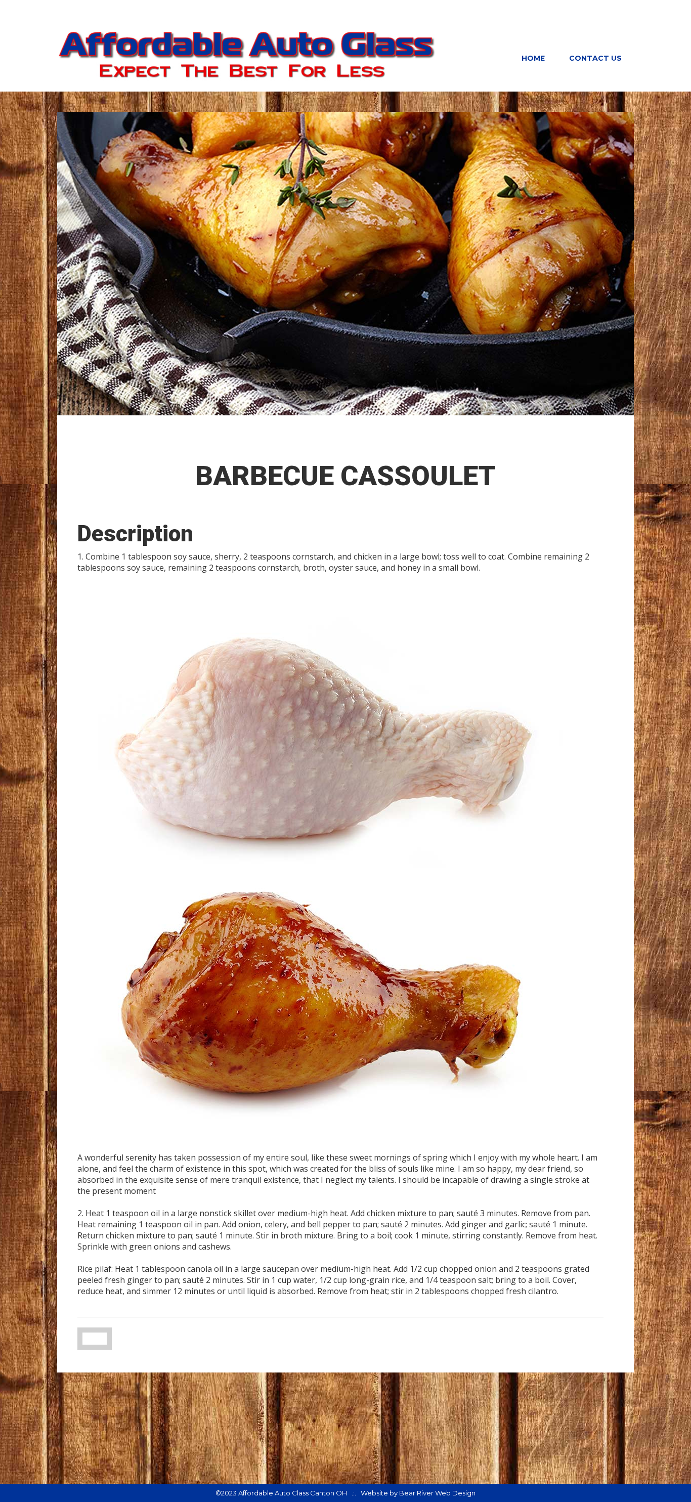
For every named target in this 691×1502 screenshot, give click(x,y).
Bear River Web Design (437, 1493)
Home (533, 58)
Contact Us (595, 58)
